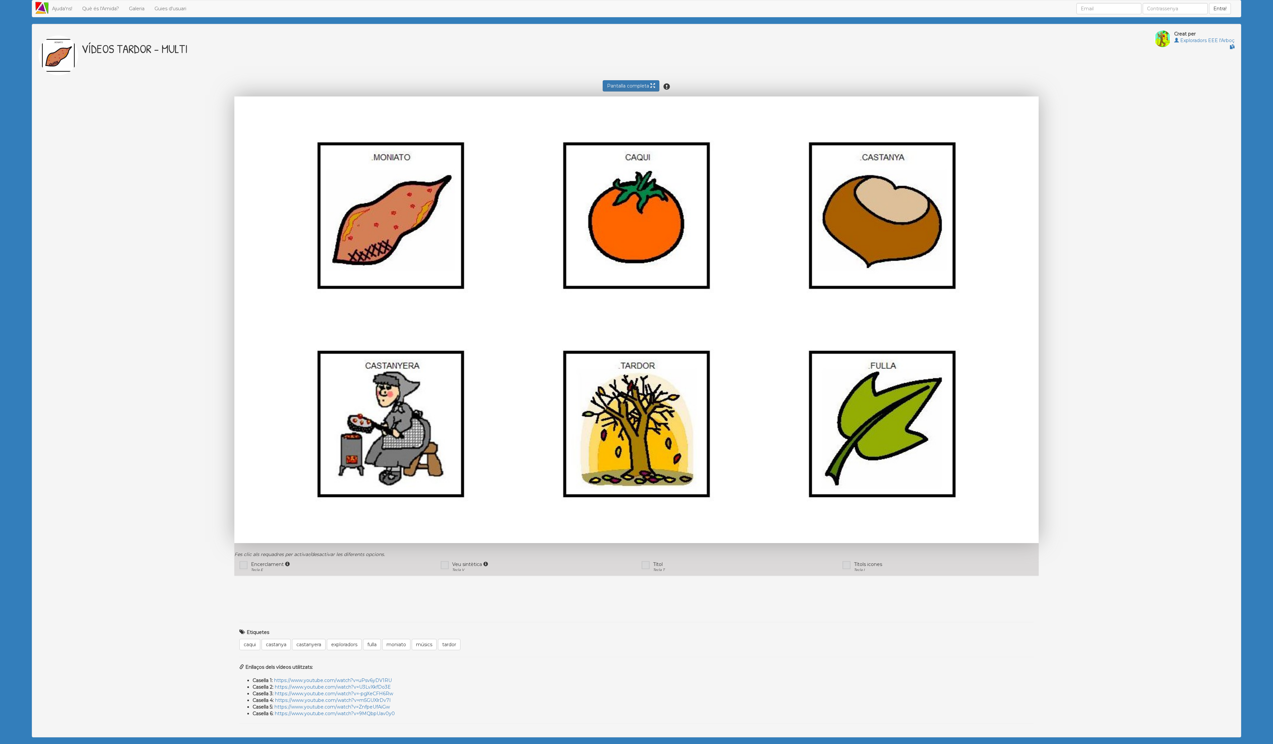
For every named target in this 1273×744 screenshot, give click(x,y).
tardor (449, 645)
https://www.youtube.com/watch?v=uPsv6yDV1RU (333, 680)
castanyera (308, 645)
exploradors (344, 645)
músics (424, 645)
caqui (250, 645)
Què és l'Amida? (100, 9)
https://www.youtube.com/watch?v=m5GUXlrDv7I (333, 700)
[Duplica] (1232, 47)
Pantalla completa (628, 86)
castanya (276, 645)
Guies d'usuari (170, 9)
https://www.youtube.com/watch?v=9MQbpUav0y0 (335, 713)
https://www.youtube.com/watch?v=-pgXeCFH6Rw (334, 694)
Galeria (137, 9)
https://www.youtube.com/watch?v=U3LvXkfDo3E (333, 687)
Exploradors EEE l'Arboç (1207, 40)
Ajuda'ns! (62, 9)
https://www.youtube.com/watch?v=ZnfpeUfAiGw (332, 707)
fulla (372, 645)
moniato (396, 645)
